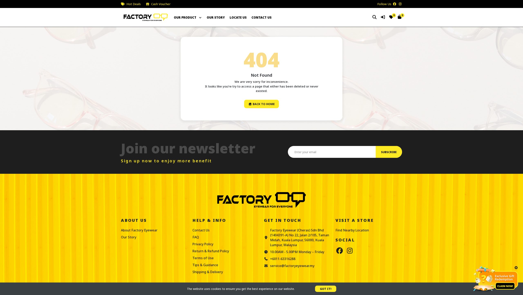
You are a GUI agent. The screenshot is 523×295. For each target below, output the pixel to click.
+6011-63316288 (282, 259)
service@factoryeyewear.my (292, 266)
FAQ (195, 237)
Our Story (128, 237)
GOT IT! (325, 289)
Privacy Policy (202, 244)
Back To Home (263, 104)
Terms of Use (203, 258)
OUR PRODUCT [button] (185, 17)
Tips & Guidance (205, 265)
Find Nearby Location (352, 230)
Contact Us (201, 230)
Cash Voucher (161, 4)
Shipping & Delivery (207, 272)
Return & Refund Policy (210, 251)
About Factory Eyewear (139, 230)
